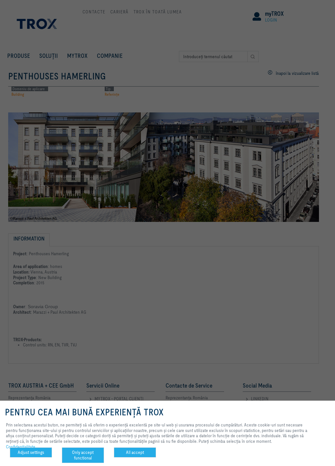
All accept (135, 452)
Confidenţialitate (20, 446)
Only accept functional (83, 455)
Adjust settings (31, 452)
